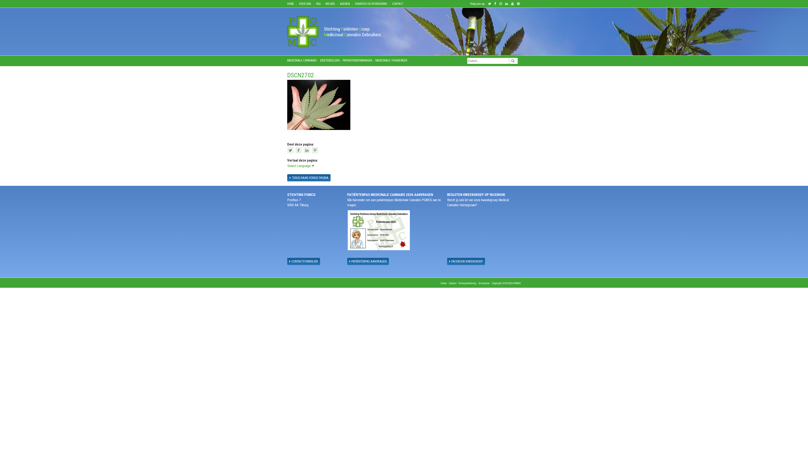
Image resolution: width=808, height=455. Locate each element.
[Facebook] (299, 150)
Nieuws (330, 3)
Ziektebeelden (330, 60)
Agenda (345, 3)
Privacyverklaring (467, 283)
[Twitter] (291, 150)
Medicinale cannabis (302, 60)
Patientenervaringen (357, 60)
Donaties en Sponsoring (371, 3)
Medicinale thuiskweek (391, 60)
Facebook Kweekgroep (467, 261)
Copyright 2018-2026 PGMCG (506, 283)
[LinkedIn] (307, 150)
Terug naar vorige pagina (309, 178)
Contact (397, 3)
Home (290, 3)
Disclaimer (484, 283)
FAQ (318, 3)
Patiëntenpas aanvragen (369, 261)
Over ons (305, 3)
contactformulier (304, 261)
